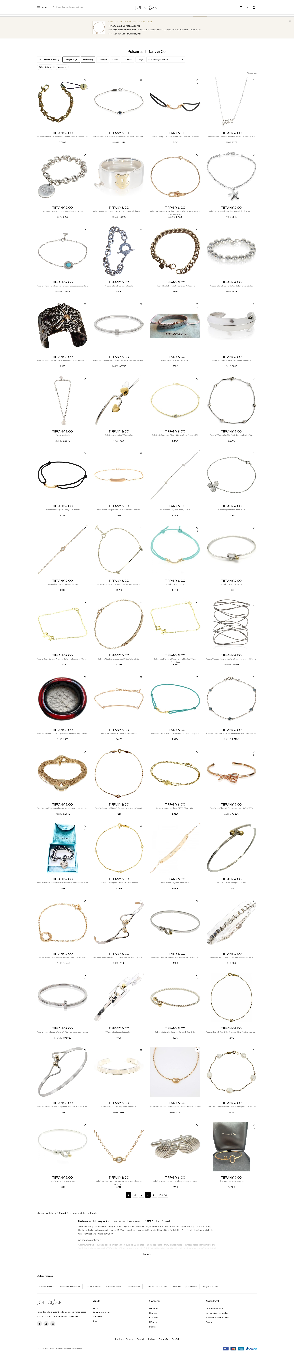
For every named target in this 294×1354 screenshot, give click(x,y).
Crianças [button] (153, 1317)
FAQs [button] (95, 1308)
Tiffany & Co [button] (44, 67)
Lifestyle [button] (153, 1322)
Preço (140, 59)
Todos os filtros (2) (51, 59)
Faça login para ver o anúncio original (124, 33)
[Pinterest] (52, 1323)
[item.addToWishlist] (84, 79)
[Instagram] (46, 1323)
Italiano (151, 1339)
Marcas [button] (152, 1326)
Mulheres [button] (153, 1308)
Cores (115, 59)
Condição (103, 59)
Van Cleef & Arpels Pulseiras (185, 1286)
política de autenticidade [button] (217, 1317)
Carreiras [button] (97, 1316)
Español (175, 1339)
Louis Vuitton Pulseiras (70, 1286)
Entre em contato (101, 1312)
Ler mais (147, 1254)
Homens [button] (153, 1313)
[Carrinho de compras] (254, 7)
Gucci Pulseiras (133, 1286)
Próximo (163, 1195)
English (118, 1339)
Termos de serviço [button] (214, 1308)
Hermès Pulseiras (47, 1286)
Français (129, 1339)
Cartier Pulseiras (113, 1286)
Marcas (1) (88, 59)
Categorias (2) (71, 59)
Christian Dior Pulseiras (156, 1286)
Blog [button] (95, 1321)
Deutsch (140, 1339)
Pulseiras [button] (60, 67)
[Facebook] (39, 1323)
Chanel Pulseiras (93, 1286)
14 (154, 1195)
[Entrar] (247, 7)
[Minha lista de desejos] (241, 7)
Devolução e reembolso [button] (217, 1313)
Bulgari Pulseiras (210, 1286)
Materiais (128, 59)
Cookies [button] (209, 1322)
